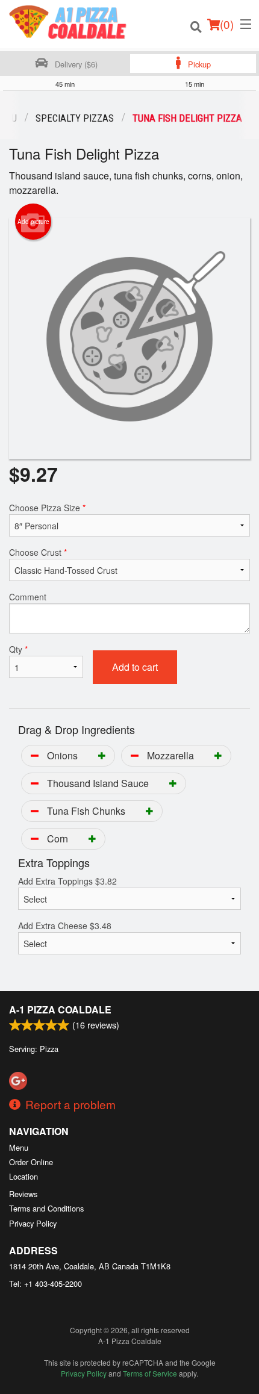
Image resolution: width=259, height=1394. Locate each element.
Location (23, 1176)
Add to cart (135, 667)
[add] (101, 755)
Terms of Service (150, 1373)
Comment (27, 597)
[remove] (35, 755)
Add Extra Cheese (64, 925)
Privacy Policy (33, 1223)
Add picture (33, 221)
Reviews (23, 1194)
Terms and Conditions (46, 1208)
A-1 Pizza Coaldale (60, 1009)
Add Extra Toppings (67, 881)
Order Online (31, 1162)
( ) (227, 24)
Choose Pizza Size (47, 508)
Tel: (45, 1283)
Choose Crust (38, 552)
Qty (18, 649)
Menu (18, 1147)
